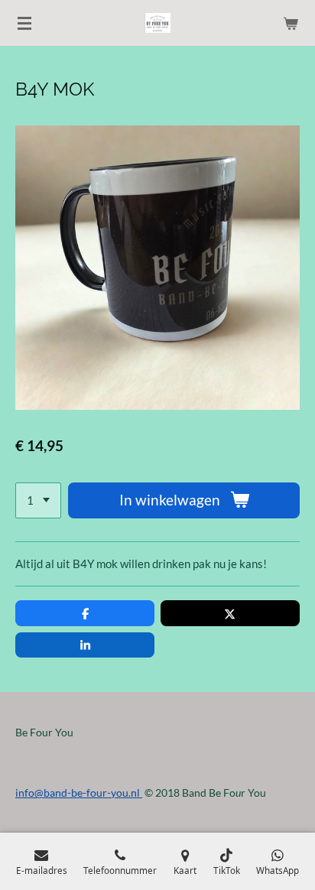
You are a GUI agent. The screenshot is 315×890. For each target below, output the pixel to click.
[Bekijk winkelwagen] (290, 23)
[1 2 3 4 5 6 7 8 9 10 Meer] (38, 500)
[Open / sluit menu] (24, 23)
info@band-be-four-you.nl (78, 792)
